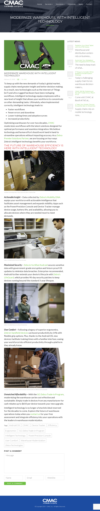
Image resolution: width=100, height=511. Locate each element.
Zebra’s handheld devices (16, 332)
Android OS (14, 425)
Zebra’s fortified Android (36, 265)
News (81, 4)
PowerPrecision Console (40, 435)
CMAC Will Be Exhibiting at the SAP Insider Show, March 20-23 (85, 93)
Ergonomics (10, 430)
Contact (89, 4)
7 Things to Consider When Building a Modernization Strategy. (84, 73)
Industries (71, 4)
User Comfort (11, 440)
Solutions (60, 4)
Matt (25, 79)
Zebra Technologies (14, 445)
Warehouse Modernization (33, 440)
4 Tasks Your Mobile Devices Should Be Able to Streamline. (85, 105)
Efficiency (52, 425)
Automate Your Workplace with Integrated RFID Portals (85, 61)
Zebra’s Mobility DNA (49, 197)
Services (48, 4)
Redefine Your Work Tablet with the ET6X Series (84, 46)
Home (39, 4)
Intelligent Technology (15, 435)
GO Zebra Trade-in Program (50, 394)
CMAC (26, 425)
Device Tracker (38, 425)
